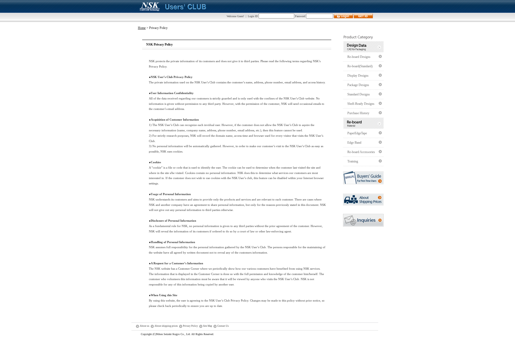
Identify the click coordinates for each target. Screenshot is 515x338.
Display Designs (358, 75)
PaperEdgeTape (357, 133)
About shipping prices (166, 326)
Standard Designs (358, 94)
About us (144, 326)
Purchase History (358, 113)
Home (142, 28)
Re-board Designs (358, 57)
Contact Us (223, 326)
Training (352, 161)
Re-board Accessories (361, 152)
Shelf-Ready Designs (360, 104)
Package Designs (358, 85)
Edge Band (354, 142)
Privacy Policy (190, 326)
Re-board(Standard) (360, 66)
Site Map (207, 326)
